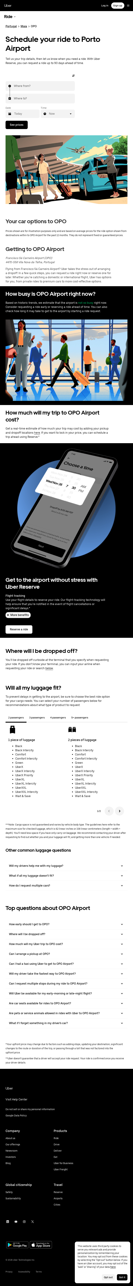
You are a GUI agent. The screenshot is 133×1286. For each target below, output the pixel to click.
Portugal (11, 26)
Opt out (108, 1277)
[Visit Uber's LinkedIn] (7, 1221)
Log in (104, 5)
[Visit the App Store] (41, 1245)
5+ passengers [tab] (79, 717)
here (37, 432)
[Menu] (128, 5)
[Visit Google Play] (17, 1245)
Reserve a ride (19, 629)
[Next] (119, 811)
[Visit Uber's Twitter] (32, 1221)
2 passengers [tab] (16, 717)
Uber (7, 5)
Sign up (117, 5)
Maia (24, 26)
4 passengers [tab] (58, 717)
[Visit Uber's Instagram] (24, 1221)
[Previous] (109, 811)
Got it (122, 1277)
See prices (16, 124)
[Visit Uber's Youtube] (16, 1221)
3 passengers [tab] (37, 717)
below (49, 668)
